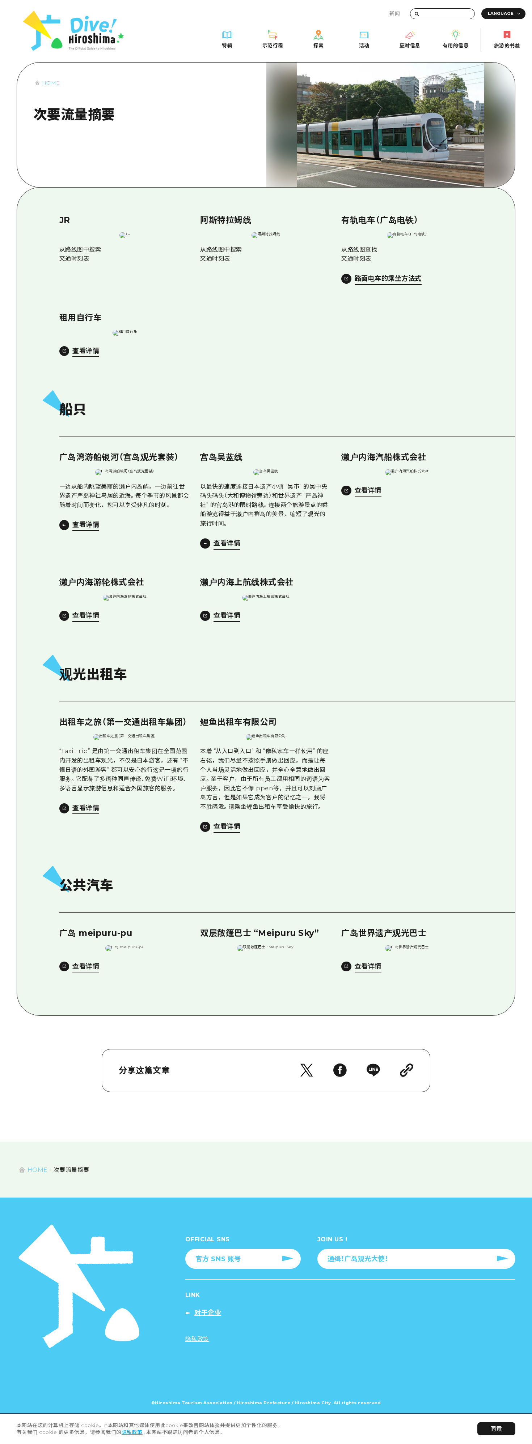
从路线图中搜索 (80, 249)
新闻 (394, 13)
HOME (51, 83)
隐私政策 (132, 1432)
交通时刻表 (74, 258)
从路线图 (353, 249)
